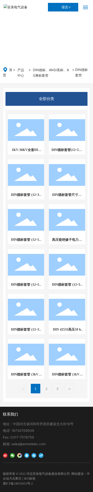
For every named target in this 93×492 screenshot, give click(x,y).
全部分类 (46, 99)
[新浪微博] (5, 455)
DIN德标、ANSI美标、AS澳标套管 (51, 72)
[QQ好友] (26, 455)
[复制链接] (41, 455)
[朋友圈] (19, 455)
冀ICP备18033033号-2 (18, 483)
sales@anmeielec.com (28, 444)
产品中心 (20, 72)
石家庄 (16, 478)
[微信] (12, 455)
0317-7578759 (22, 437)
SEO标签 (30, 478)
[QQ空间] (33, 455)
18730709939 (22, 430)
